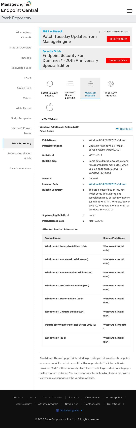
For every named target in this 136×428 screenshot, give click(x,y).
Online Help (24, 88)
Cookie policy (24, 404)
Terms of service (52, 397)
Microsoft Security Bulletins (70, 95)
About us (18, 397)
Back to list (126, 129)
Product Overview (20, 47)
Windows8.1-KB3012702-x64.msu (107, 184)
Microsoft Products (90, 94)
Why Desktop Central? (23, 35)
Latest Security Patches (49, 94)
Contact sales (93, 404)
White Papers (23, 108)
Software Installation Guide (19, 156)
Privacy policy (114, 397)
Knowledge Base (21, 67)
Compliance (92, 397)
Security (74, 397)
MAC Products (49, 119)
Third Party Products (111, 94)
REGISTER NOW (118, 39)
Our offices (113, 404)
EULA (33, 397)
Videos (27, 98)
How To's (26, 57)
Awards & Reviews (20, 168)
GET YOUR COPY (118, 60)
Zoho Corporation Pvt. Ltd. (61, 419)
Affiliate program (48, 404)
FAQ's (27, 77)
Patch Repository (21, 143)
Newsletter (71, 404)
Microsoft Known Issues (21, 131)
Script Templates (21, 118)
